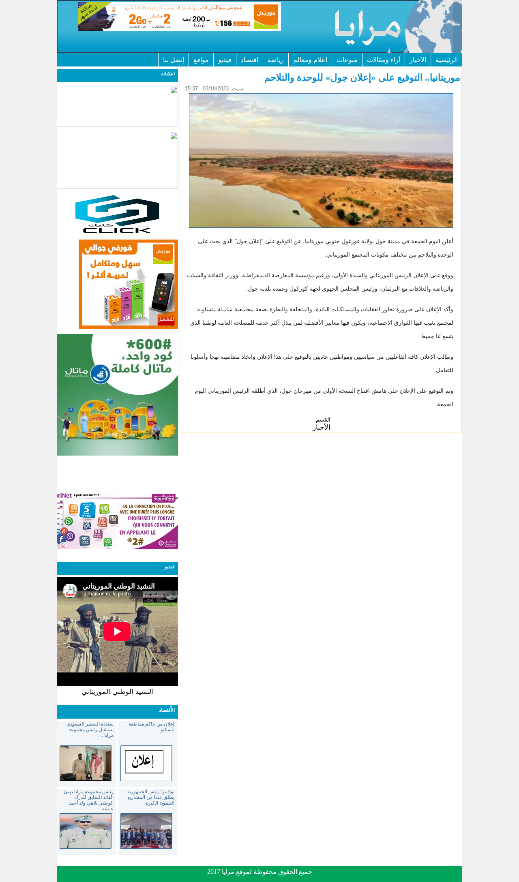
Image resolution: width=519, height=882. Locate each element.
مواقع (201, 59)
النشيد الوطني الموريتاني (117, 692)
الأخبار (418, 59)
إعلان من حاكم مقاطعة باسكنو (151, 726)
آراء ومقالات (383, 59)
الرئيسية (446, 59)
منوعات (347, 59)
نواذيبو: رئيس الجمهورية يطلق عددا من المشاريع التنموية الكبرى (150, 797)
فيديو (225, 59)
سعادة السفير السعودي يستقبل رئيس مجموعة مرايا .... (90, 729)
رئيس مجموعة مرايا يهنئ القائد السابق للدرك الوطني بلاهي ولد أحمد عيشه (89, 800)
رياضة (276, 59)
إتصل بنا (173, 59)
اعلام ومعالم (310, 59)
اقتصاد (249, 59)
